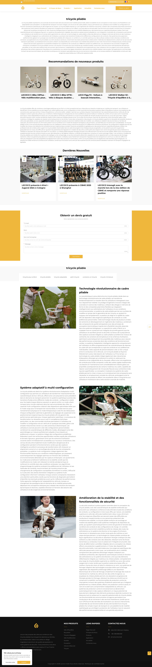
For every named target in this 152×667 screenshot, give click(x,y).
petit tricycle (74, 277)
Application (78, 8)
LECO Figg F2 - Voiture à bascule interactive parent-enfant (90, 96)
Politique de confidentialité (94, 664)
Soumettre (76, 256)
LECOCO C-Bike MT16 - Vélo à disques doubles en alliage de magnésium (62, 96)
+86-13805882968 (116, 634)
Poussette (67, 643)
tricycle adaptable (60, 277)
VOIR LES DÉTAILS (33, 79)
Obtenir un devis (124, 8)
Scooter (66, 640)
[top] (149, 653)
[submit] (122, 1)
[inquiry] (150, 327)
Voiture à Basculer (69, 646)
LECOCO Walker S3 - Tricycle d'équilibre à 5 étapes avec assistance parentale (118, 96)
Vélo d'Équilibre (69, 630)
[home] (23, 8)
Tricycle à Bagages (70, 635)
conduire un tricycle (90, 277)
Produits (67, 8)
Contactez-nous (99, 8)
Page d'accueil (41, 8)
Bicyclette (67, 632)
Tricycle (66, 648)
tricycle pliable (45, 277)
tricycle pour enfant (30, 277)
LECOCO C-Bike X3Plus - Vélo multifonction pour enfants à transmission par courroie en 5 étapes (33, 96)
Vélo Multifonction (69, 638)
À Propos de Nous (55, 8)
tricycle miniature (106, 277)
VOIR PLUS (25, 193)
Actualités (87, 8)
